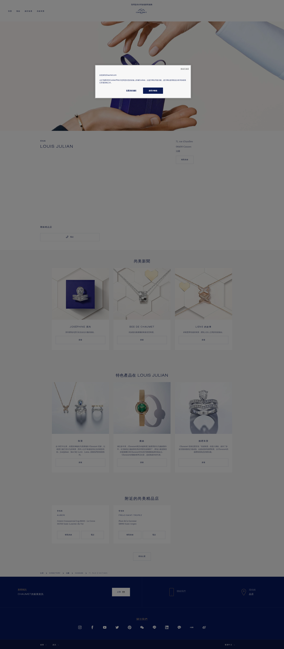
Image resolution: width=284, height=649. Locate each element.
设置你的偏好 (131, 90)
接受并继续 (153, 90)
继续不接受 (185, 69)
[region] (143, 81)
